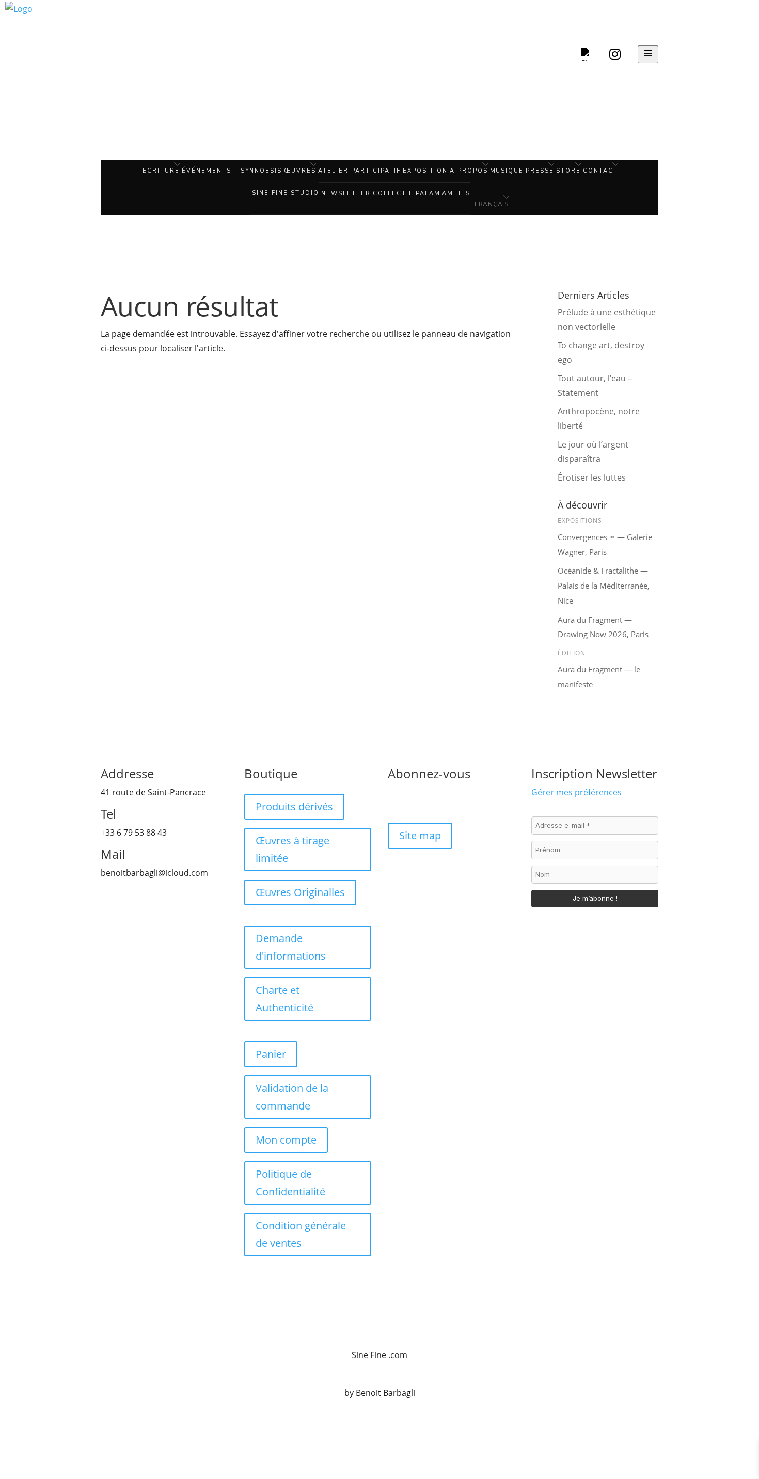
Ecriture (161, 171)
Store (568, 171)
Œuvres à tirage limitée (292, 849)
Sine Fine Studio (285, 193)
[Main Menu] (648, 54)
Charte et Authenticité (284, 998)
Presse (540, 171)
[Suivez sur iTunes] (458, 802)
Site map (420, 835)
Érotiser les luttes (593, 477)
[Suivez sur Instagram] (416, 802)
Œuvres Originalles (300, 892)
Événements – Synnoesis (232, 171)
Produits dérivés (294, 806)
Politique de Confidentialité (290, 1182)
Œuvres (300, 171)
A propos (469, 171)
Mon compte (286, 1140)
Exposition (425, 171)
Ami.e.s (456, 193)
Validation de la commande (292, 1097)
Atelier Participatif (359, 171)
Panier (271, 1054)
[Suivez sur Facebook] (396, 802)
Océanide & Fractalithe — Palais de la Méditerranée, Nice (604, 585)
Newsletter (346, 193)
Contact (600, 171)
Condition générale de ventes (301, 1234)
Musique (507, 171)
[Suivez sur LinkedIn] (437, 802)
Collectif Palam (406, 193)
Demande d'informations (291, 947)
